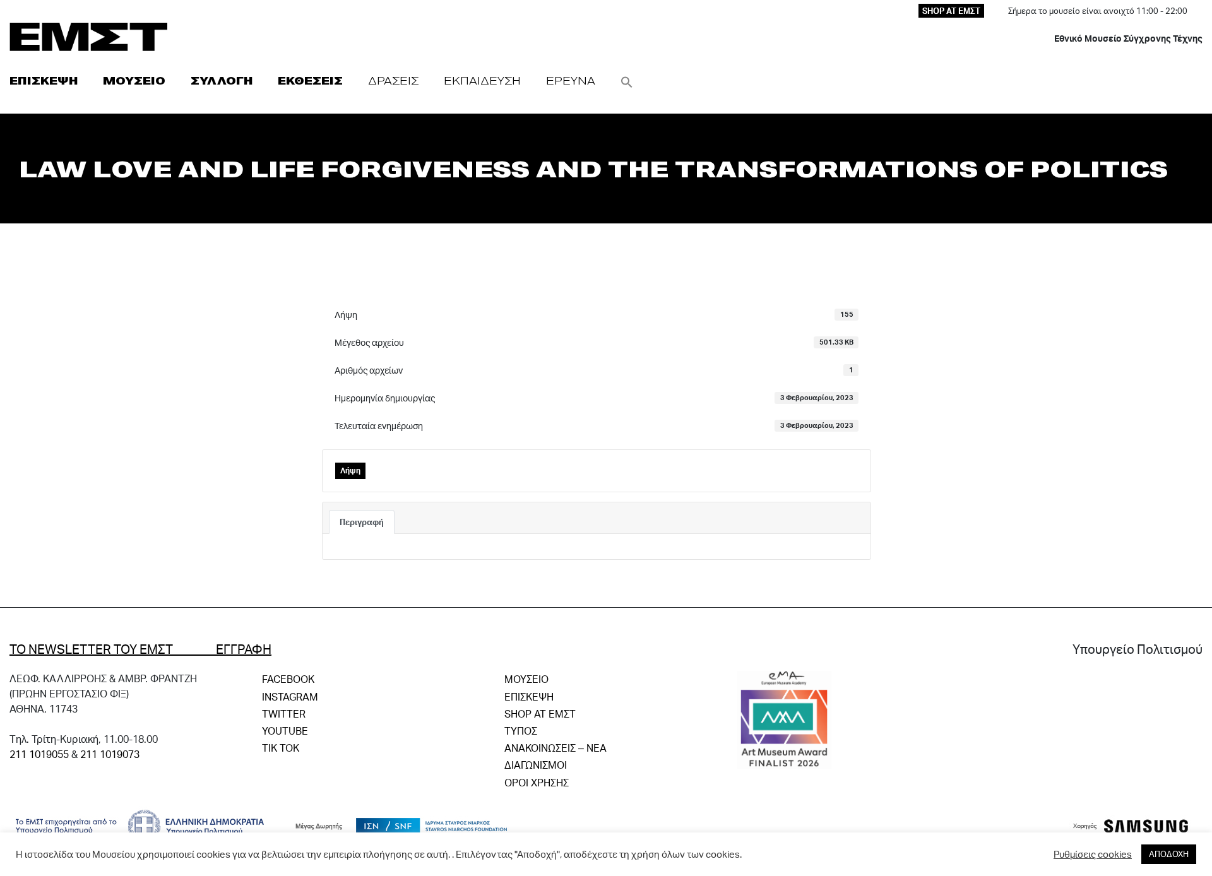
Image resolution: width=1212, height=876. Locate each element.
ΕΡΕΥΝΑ (570, 80)
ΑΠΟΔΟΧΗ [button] (1169, 854)
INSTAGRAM (290, 696)
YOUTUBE (285, 730)
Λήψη (350, 470)
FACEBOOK (288, 678)
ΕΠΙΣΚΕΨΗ (43, 80)
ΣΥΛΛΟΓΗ (221, 80)
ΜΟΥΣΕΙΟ (134, 80)
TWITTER (284, 713)
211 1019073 (110, 754)
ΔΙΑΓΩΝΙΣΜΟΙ (535, 764)
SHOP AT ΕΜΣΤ (951, 11)
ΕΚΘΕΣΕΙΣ (310, 80)
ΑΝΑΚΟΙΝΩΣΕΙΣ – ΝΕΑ (555, 747)
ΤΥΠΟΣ (520, 730)
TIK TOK (280, 747)
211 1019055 (39, 754)
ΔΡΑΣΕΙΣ (393, 80)
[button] (627, 80)
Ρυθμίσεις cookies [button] (1093, 854)
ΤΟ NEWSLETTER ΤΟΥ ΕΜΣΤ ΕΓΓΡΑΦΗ (140, 649)
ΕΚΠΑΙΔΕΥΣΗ (482, 80)
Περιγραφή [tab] (362, 521)
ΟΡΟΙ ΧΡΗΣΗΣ (536, 782)
